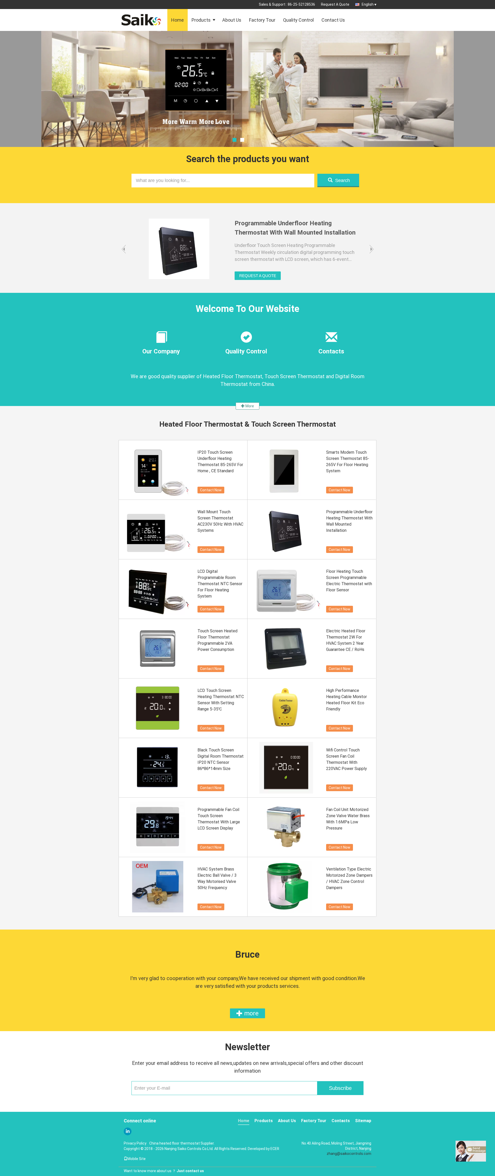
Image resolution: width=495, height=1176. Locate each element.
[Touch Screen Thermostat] (247, 102)
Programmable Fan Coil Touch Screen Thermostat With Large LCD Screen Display (218, 819)
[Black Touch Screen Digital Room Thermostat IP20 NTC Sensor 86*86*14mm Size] (157, 767)
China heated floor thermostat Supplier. (181, 1143)
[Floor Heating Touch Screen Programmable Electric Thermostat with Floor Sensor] (286, 589)
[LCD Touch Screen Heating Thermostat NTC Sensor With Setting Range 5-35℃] (157, 708)
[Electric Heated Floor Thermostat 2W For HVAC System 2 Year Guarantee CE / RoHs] (286, 648)
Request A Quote (335, 4)
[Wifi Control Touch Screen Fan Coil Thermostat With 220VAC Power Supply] (286, 767)
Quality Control (298, 20)
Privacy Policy (135, 1143)
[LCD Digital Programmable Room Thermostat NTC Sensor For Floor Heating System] (157, 589)
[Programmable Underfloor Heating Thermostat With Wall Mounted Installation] (286, 529)
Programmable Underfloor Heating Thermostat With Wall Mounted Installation (349, 521)
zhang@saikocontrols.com (349, 1154)
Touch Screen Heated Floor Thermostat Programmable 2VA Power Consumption (217, 640)
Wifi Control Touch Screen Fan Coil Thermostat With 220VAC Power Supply (346, 759)
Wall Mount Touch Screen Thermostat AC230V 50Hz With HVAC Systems (220, 521)
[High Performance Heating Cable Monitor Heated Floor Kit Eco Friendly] (286, 708)
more (251, 1013)
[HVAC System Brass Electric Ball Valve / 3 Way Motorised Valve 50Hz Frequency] (157, 887)
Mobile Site (136, 1159)
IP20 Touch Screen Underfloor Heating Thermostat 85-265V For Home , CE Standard (220, 461)
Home (177, 20)
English (368, 4)
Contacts (341, 1120)
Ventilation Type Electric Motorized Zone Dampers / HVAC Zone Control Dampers (349, 878)
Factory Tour (262, 20)
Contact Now (211, 490)
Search (342, 180)
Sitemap (363, 1120)
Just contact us (190, 1171)
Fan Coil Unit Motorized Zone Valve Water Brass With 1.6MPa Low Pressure (348, 819)
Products (201, 20)
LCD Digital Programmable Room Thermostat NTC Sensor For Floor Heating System (219, 584)
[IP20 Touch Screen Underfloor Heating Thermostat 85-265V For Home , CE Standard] (157, 470)
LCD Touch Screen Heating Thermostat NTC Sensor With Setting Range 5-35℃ (220, 699)
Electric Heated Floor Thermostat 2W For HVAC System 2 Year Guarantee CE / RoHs (345, 640)
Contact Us (333, 20)
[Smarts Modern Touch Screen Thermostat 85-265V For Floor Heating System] (286, 470)
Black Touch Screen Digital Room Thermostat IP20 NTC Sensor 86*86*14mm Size (220, 759)
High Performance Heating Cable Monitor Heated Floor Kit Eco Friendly (346, 699)
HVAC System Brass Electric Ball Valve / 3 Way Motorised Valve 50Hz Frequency (217, 878)
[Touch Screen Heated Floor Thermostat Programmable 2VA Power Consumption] (157, 648)
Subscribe (340, 1088)
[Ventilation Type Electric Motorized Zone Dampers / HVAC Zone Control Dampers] (286, 887)
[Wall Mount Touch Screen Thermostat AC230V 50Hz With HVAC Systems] (157, 529)
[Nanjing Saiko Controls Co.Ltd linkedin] (127, 1131)
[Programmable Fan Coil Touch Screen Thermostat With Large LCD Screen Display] (157, 827)
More (249, 406)
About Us (231, 20)
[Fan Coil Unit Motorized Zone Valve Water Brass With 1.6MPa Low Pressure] (286, 827)
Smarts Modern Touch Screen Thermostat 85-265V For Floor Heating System (347, 461)
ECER (274, 1149)
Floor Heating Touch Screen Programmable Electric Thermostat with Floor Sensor (349, 580)
